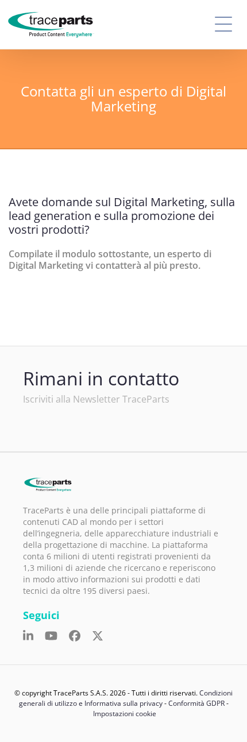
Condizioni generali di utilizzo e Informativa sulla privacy (126, 698)
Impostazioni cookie (124, 713)
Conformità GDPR (196, 703)
